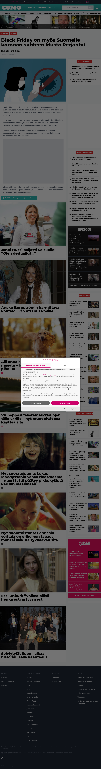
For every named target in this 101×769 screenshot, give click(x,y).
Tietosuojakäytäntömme (71, 409)
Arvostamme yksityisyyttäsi (35, 365)
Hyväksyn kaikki (65, 403)
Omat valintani (36, 403)
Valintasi (65, 365)
